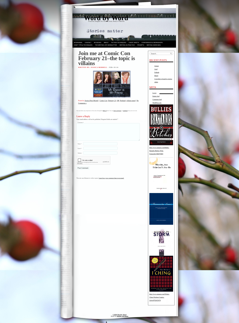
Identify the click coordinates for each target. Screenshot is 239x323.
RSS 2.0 (105, 110)
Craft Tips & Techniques (83, 45)
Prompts (140, 45)
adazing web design (122, 316)
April (155, 69)
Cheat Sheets (134, 42)
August (156, 66)
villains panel (131, 101)
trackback (125, 110)
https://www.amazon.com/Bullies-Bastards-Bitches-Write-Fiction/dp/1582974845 (159, 151)
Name (80, 144)
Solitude (156, 72)
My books (97, 42)
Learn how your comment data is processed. (111, 178)
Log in (154, 93)
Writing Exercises (154, 45)
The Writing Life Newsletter (106, 45)
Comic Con (103, 101)
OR (118, 101)
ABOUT (106, 42)
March (156, 76)
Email (80, 148)
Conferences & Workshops (152, 42)
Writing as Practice (127, 45)
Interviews (78, 42)
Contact (88, 42)
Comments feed (157, 99)
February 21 (112, 101)
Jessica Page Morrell (91, 101)
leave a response (117, 110)
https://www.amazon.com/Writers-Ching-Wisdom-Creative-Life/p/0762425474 (159, 297)
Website (80, 153)
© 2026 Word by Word (119, 314)
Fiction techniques (118, 42)
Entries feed (155, 96)
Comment (81, 122)
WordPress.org (156, 103)
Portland (123, 101)
